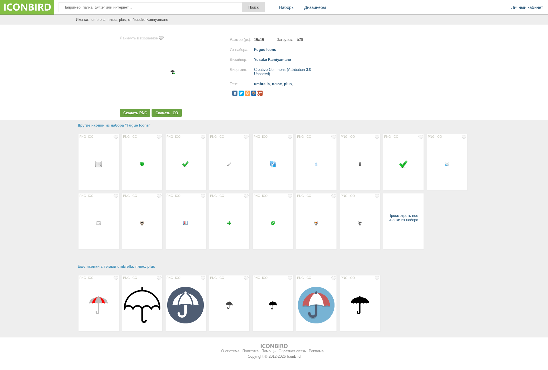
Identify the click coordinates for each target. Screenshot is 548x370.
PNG (82, 136)
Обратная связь (292, 351)
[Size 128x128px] (142, 305)
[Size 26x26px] (229, 305)
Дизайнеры (315, 7)
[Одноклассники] (247, 93)
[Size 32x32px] (403, 164)
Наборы (287, 7)
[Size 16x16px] (142, 164)
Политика (250, 351)
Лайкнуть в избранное (139, 38)
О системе (230, 351)
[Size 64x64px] (98, 305)
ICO (91, 136)
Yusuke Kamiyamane (272, 59)
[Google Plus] (260, 93)
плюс (277, 84)
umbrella (262, 84)
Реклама (316, 351)
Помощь (268, 351)
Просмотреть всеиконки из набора (403, 217)
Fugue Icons (265, 49)
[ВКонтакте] (234, 93)
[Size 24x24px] (98, 164)
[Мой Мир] (253, 93)
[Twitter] (241, 93)
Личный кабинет (527, 7)
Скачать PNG (135, 113)
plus (288, 84)
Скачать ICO (167, 113)
